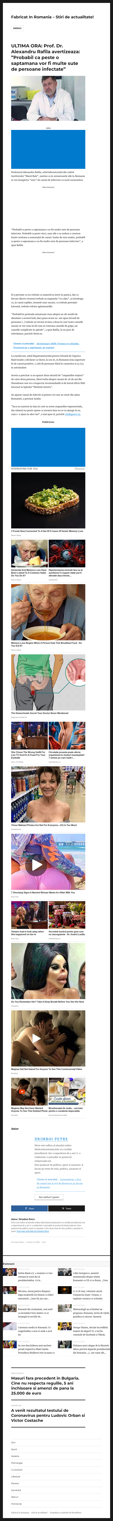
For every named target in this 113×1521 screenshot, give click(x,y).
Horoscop (16, 1504)
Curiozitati (16, 1469)
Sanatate (16, 1490)
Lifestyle (15, 1476)
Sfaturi (14, 1497)
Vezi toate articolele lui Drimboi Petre (33, 1231)
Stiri (44, 1242)
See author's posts (49, 1197)
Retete (15, 1483)
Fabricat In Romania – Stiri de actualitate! (52, 17)
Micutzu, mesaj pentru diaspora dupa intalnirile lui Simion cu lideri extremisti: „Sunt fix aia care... (35, 1295)
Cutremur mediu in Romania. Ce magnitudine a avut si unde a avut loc (35, 1331)
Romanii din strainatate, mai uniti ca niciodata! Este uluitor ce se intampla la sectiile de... (35, 1313)
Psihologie (17, 1463)
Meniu (17, 28)
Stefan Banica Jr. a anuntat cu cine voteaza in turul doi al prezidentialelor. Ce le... (35, 1277)
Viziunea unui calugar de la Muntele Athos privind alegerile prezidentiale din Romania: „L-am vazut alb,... (91, 1349)
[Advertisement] (49, 149)
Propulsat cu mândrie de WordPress (65, 1513)
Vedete (15, 1456)
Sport (14, 1449)
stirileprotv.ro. (73, 414)
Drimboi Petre (51, 1139)
